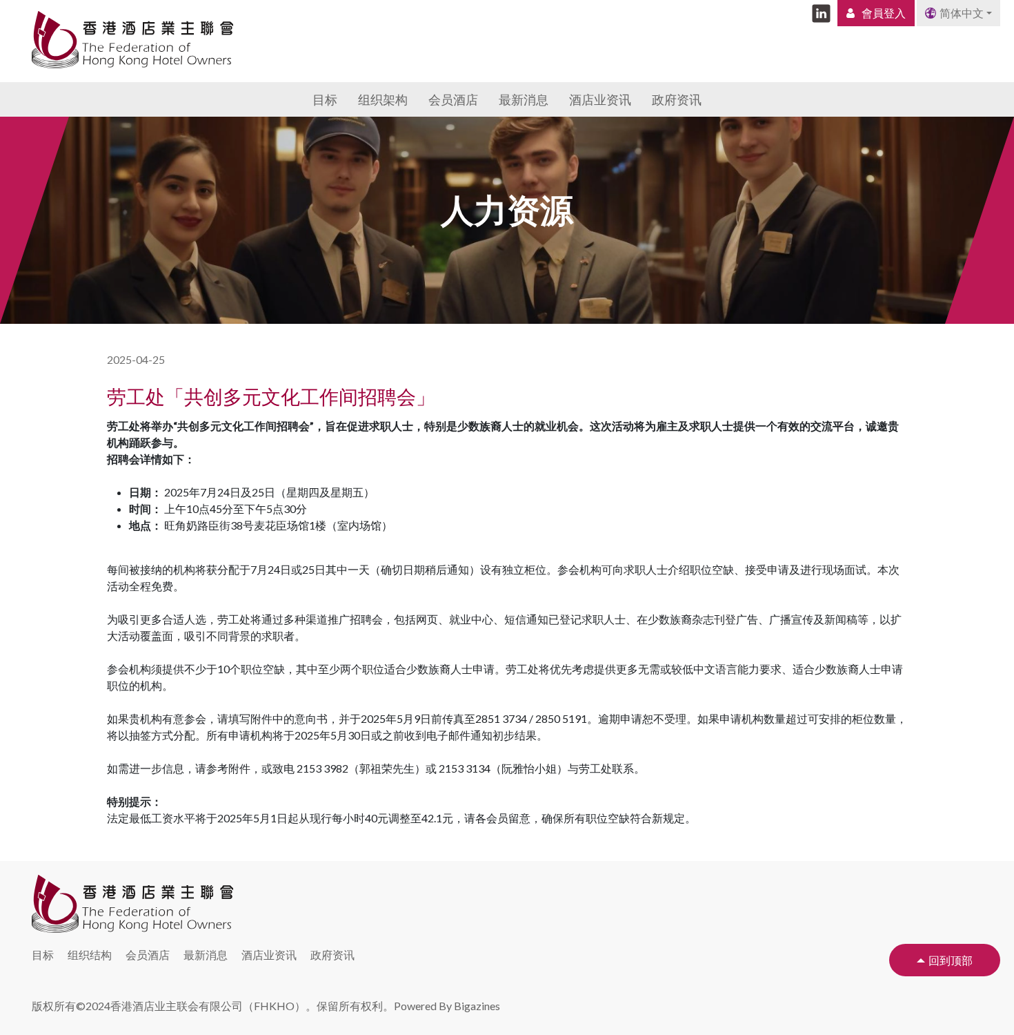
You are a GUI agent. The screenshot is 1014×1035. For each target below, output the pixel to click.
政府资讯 (677, 99)
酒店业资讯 (600, 99)
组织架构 (383, 99)
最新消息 (523, 99)
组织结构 (90, 954)
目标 (324, 99)
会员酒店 (453, 99)
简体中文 (962, 12)
